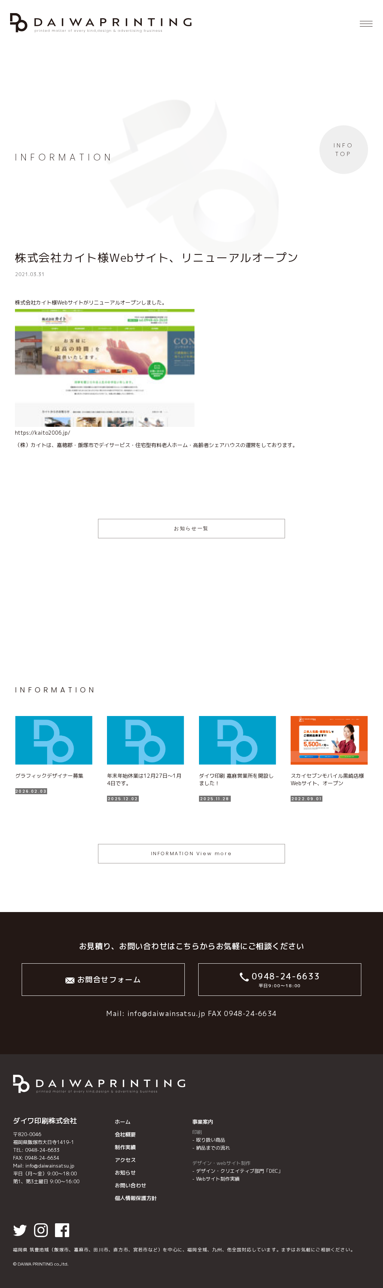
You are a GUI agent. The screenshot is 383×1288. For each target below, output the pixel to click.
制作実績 (125, 1147)
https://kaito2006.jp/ (42, 432)
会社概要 (125, 1134)
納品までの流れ (213, 1147)
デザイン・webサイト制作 (221, 1163)
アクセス (125, 1159)
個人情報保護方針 (136, 1198)
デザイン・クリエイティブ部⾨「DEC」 (239, 1171)
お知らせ (125, 1172)
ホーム (123, 1121)
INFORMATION (64, 157)
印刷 (197, 1132)
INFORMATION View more (191, 853)
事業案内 (202, 1121)
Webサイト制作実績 (218, 1178)
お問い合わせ (130, 1185)
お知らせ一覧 (191, 528)
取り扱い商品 (210, 1139)
